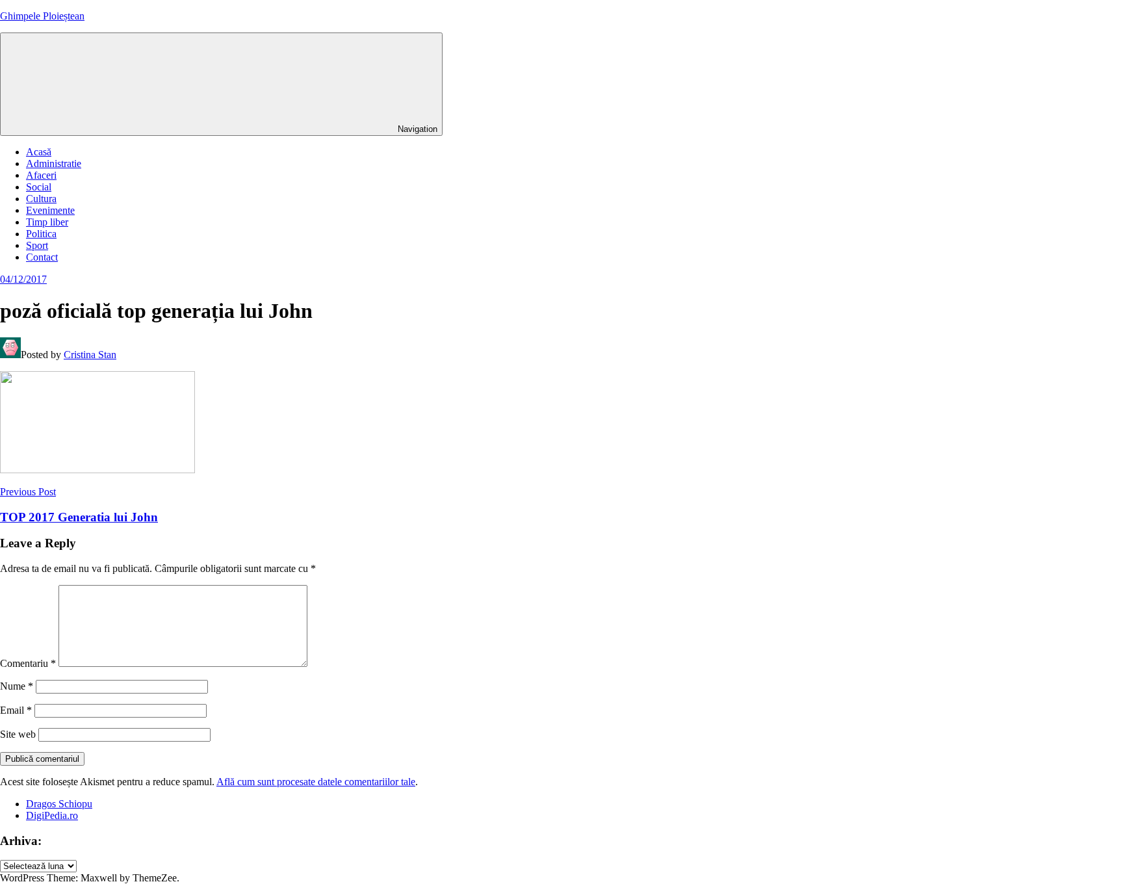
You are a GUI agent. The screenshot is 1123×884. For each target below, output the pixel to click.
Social (38, 186)
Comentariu (28, 663)
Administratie (53, 163)
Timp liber (47, 222)
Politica (41, 233)
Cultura (41, 198)
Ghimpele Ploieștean (42, 15)
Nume (16, 686)
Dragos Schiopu (59, 803)
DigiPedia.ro (52, 815)
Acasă (38, 151)
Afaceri (41, 175)
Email (16, 710)
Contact (42, 257)
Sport (37, 245)
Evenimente (50, 210)
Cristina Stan (90, 354)
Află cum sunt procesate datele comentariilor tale (315, 781)
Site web (18, 734)
